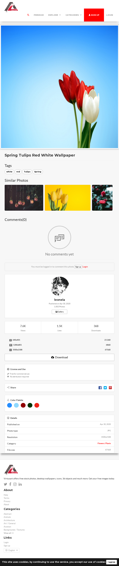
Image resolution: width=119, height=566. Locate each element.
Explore (53, 15)
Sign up (94, 15)
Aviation (7, 527)
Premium (39, 15)
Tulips (27, 172)
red (18, 172)
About (6, 504)
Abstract (7, 514)
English (11, 550)
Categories (72, 15)
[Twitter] (105, 387)
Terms (6, 498)
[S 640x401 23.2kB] (6, 340)
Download (61, 357)
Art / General (9, 523)
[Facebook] (100, 387)
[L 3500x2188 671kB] (6, 349)
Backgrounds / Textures (14, 530)
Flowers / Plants (104, 443)
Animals (7, 517)
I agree (111, 562)
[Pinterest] (110, 387)
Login (109, 15)
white (9, 172)
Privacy (7, 501)
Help (6, 495)
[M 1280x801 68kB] (6, 345)
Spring (37, 172)
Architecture (9, 520)
